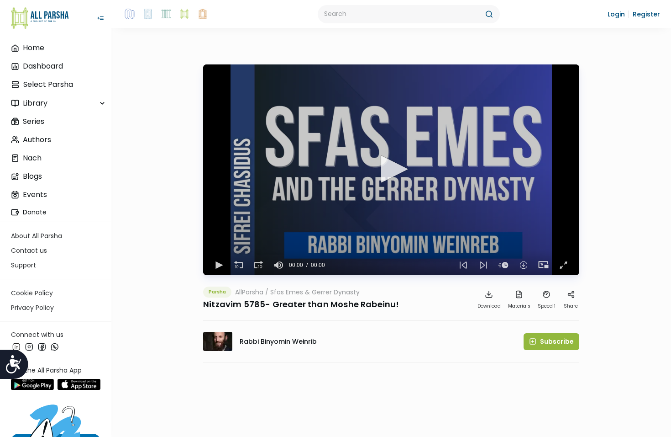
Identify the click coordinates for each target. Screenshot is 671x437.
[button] (616, 14)
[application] (391, 169)
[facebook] (42, 346)
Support (23, 265)
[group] (279, 265)
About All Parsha (36, 235)
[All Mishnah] (148, 14)
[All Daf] (202, 14)
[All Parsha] (184, 14)
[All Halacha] (166, 14)
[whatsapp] (54, 346)
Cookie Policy (32, 293)
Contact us (29, 250)
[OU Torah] (129, 14)
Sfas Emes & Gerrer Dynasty (315, 292)
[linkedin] (16, 346)
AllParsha (249, 292)
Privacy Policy (32, 307)
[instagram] (29, 346)
